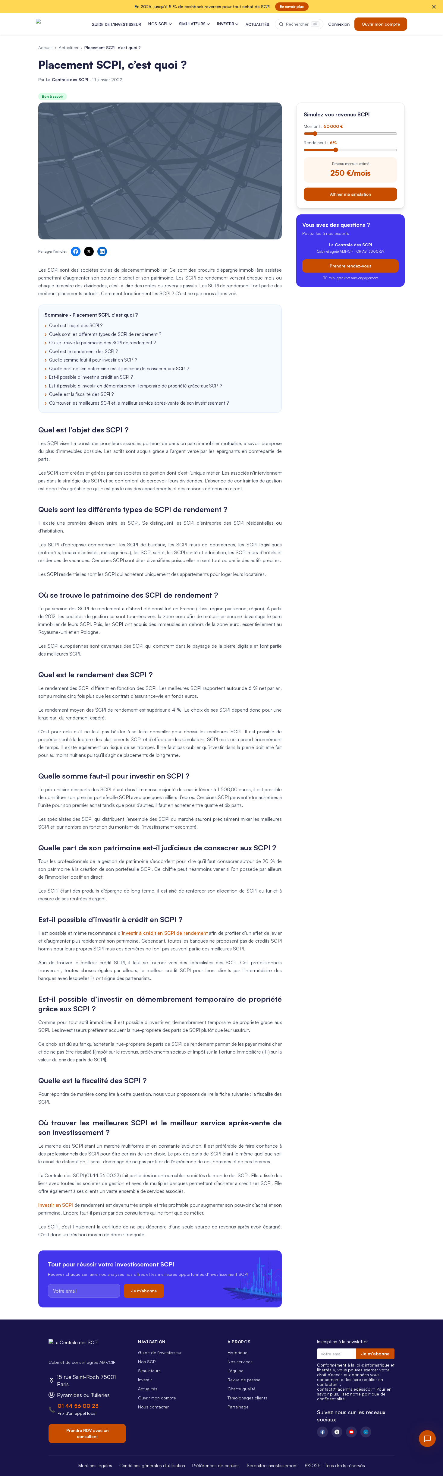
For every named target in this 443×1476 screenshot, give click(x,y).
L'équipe (235, 1370)
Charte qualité (242, 1388)
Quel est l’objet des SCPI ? (75, 325)
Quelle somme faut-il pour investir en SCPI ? (93, 360)
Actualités (68, 47)
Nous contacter (153, 1406)
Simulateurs (149, 1370)
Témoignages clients (247, 1397)
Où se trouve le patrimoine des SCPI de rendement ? (102, 343)
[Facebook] (322, 1432)
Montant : (323, 126)
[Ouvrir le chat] (427, 1438)
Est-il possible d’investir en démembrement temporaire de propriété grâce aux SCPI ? (135, 386)
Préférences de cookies (216, 1465)
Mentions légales (95, 1465)
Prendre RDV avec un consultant (87, 1433)
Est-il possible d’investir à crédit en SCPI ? (91, 377)
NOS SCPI (158, 23)
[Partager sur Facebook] (75, 251)
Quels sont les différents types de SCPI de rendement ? (105, 334)
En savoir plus (292, 6)
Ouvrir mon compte (381, 24)
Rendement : (320, 142)
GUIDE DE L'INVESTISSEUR (116, 24)
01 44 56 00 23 (78, 1405)
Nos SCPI (147, 1361)
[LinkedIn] (365, 1432)
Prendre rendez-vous (350, 265)
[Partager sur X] (89, 251)
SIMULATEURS (192, 23)
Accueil (45, 47)
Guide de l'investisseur (160, 1352)
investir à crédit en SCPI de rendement (165, 933)
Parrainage (238, 1406)
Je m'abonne (144, 1290)
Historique (237, 1352)
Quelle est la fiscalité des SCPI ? (81, 394)
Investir (145, 1379)
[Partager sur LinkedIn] (102, 251)
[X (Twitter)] (336, 1432)
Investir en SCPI (55, 1205)
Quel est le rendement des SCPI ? (83, 351)
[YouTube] (351, 1432)
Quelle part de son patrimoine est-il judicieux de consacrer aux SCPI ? (119, 368)
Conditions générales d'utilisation (152, 1465)
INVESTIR (225, 23)
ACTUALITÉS (257, 24)
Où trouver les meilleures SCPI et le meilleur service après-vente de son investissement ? (139, 403)
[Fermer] (434, 6)
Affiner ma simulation (350, 193)
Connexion (339, 24)
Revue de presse (244, 1379)
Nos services (240, 1361)
